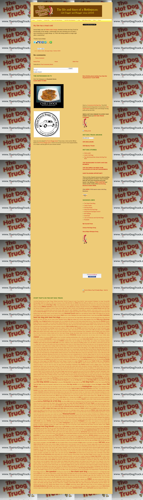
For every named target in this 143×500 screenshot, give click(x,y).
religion (57, 444)
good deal (105, 367)
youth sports (90, 488)
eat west (73, 352)
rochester (103, 445)
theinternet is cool (97, 471)
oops (79, 431)
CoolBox (88, 340)
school (58, 450)
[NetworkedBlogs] (92, 274)
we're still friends (99, 481)
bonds (80, 321)
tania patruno (82, 464)
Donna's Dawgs (70, 350)
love (52, 410)
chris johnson (66, 335)
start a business (37, 461)
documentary (82, 349)
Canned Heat (90, 328)
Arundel (49, 311)
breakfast (91, 323)
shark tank (72, 452)
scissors (69, 450)
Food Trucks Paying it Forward (64, 361)
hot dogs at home (42, 386)
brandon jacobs (79, 323)
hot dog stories (43, 382)
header (91, 372)
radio (91, 440)
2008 (66, 303)
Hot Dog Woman (81, 384)
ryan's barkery (78, 449)
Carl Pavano (81, 329)
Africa (53, 306)
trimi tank (78, 475)
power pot (105, 436)
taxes (90, 464)
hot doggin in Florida (90, 384)
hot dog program (101, 379)
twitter (63, 477)
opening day (84, 431)
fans (50, 357)
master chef (78, 414)
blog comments (80, 319)
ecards (83, 352)
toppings (100, 473)
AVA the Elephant (83, 311)
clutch (64, 337)
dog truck (107, 349)
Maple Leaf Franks (64, 411)
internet (51, 392)
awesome (90, 311)
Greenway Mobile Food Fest (40, 371)
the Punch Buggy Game (51, 141)
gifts (58, 367)
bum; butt (40, 326)
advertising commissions (90, 304)
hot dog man (78, 379)
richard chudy (56, 445)
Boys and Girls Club (70, 323)
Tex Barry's (59, 466)
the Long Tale (105, 467)
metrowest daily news (63, 417)
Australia (78, 311)
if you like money (87, 390)
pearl (54, 435)
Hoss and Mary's (105, 376)
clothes (55, 337)
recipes (80, 442)
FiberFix (55, 359)
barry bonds (61, 313)
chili (97, 333)
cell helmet (74, 331)
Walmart (73, 481)
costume (107, 340)
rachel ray (87, 440)
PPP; (108, 436)
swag (43, 464)
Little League (46, 408)
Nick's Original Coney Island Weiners (77, 428)
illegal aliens (94, 390)
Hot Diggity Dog (41, 378)
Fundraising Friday (76, 364)
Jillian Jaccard (105, 395)
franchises (51, 362)
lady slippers (52, 403)
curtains (85, 342)
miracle (77, 419)
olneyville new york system (42, 431)
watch (85, 481)
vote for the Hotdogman (54, 481)
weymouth (101, 482)
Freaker (62, 362)
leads (51, 404)
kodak (104, 401)
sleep (44, 456)
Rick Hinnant (61, 445)
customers (105, 342)
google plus (54, 369)
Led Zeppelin (58, 404)
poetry (67, 436)
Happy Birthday (42, 372)
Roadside (86, 219)
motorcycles (46, 422)
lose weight (40, 410)
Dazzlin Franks (41, 345)
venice (71, 479)
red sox (102, 442)
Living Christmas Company (72, 408)
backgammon (98, 311)
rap (101, 440)
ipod (42, 393)
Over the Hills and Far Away (49, 433)
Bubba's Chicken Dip (94, 324)
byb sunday (70, 326)
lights (103, 404)
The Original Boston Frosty (95, 469)
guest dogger (61, 371)
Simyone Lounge (96, 454)
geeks (77, 366)
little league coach (55, 408)
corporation (102, 340)
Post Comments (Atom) (47, 64)
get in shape (40, 367)
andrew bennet (97, 308)
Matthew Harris (96, 414)
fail (34, 357)
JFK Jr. (96, 395)
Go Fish (94, 367)
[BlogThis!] (39, 48)
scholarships (54, 450)
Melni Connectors (78, 415)
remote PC (78, 444)
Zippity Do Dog (102, 488)
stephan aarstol (53, 461)
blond (53, 321)
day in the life (95, 344)
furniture (87, 364)
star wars (107, 459)
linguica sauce (46, 406)
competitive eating (56, 339)
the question (51, 471)
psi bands (67, 440)
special (38, 459)
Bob (69, 321)
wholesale (36, 484)
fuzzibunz (92, 364)
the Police (104, 469)
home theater (56, 376)
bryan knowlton (86, 324)
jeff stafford (65, 395)
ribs (51, 445)
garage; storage (102, 364)
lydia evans (66, 410)
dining (103, 347)
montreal (66, 421)
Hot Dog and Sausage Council (92, 211)
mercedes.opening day (41, 417)
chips (39, 335)
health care (99, 372)
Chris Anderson (59, 335)
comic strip (36, 339)
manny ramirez (56, 411)
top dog (93, 473)
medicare (59, 415)
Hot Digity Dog (48, 378)
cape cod (95, 328)
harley (71, 372)
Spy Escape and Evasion (74, 459)
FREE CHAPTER (100, 182)
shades (53, 452)
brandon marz (86, 323)
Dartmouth (57, 344)
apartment (67, 310)
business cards (60, 326)
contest (61, 341)
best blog (97, 315)
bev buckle (68, 317)
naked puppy (62, 424)
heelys (43, 374)
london (98, 408)
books (86, 321)
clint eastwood (46, 337)
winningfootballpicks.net (41, 486)
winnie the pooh (105, 484)
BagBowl (35, 313)
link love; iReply (88, 406)
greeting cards (49, 371)
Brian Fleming (97, 323)
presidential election (48, 438)
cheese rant (54, 333)
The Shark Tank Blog (89, 203)
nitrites (93, 428)
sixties (35, 456)
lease (54, 404)
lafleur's (57, 403)
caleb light (41, 328)
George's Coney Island (104, 366)
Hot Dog (54, 378)
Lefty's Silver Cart (72, 404)
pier (99, 435)
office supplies (57, 430)
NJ (95, 428)
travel (65, 475)
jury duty (67, 399)
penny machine (67, 435)
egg (42, 354)
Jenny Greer (70, 395)
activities (68, 304)
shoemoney (48, 454)
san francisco (94, 449)
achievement (63, 304)
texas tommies (80, 466)
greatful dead (102, 369)
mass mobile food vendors (56, 414)
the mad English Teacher (42, 469)
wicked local (63, 484)
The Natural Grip (56, 469)
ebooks (79, 352)
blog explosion (87, 319)
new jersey (100, 426)
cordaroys (95, 340)
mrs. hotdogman (64, 422)
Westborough (88, 482)
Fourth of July (95, 361)
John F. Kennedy (69, 397)
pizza (39, 436)
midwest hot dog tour (38, 419)
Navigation (39, 20)
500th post (36, 304)
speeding (42, 459)
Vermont (78, 479)
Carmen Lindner (88, 329)
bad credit (107, 311)
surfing (101, 462)
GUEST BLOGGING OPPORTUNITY (93, 173)
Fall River (44, 357)
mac (70, 410)
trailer (62, 475)
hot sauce (73, 386)
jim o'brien (38, 397)
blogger (40, 321)
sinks (102, 454)
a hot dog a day (51, 305)
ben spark (79, 315)
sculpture (107, 450)
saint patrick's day (86, 449)
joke (80, 397)
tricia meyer (72, 475)
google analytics (47, 369)
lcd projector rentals (45, 404)
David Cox (71, 344)
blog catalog (73, 319)
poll (87, 436)
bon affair (76, 321)
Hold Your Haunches (97, 374)
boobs (83, 321)
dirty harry (107, 347)
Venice (74, 479)
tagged (68, 464)
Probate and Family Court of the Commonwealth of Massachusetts (93, 438)
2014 (82, 303)
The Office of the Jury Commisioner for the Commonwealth (74, 469)
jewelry (92, 395)
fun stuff (59, 364)
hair (86, 371)
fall (41, 357)
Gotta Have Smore (67, 369)
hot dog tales (60, 382)
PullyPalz (72, 440)
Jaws (38, 395)
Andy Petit (104, 308)
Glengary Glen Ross (83, 367)
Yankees (70, 488)
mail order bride (87, 410)
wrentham (36, 488)
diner (100, 347)
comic (108, 337)
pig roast (102, 435)
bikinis (106, 317)
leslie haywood (94, 404)
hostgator (36, 378)
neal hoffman (72, 426)
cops (92, 340)
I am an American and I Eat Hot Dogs (94, 217)
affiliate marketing (37, 306)
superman (98, 462)
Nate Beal (87, 424)
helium (59, 374)
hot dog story (53, 382)
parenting (82, 433)
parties (99, 433)
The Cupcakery (43, 467)
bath (82, 313)
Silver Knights (89, 454)
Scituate (73, 450)
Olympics (50, 431)
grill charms (55, 371)
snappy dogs (94, 456)
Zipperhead (96, 488)
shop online (57, 454)
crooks (62, 342)
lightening (100, 404)
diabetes (68, 347)
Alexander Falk (83, 306)
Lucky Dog (57, 410)
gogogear (99, 367)
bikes (103, 317)
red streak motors (48, 444)
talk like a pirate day (75, 464)
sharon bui (84, 452)
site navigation (106, 454)
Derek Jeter (57, 347)
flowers (35, 361)
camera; (63, 328)
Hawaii (78, 372)
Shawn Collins (94, 452)
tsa (43, 477)
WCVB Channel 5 (91, 481)
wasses (82, 481)
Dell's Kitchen (104, 345)
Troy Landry (106, 475)
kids (68, 401)
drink (108, 350)
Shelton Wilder (106, 452)
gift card (55, 367)
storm (105, 461)
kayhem (88, 399)
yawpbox (85, 488)
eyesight (97, 356)
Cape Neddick (37, 329)
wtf (47, 488)
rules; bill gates (42, 449)
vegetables (53, 479)
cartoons (103, 329)
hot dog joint (65, 379)
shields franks (37, 454)
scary (45, 450)
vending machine (65, 479)
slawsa (41, 456)
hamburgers (103, 371)
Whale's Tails (107, 482)
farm (60, 357)
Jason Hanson (96, 393)
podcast (64, 436)
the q (44, 471)
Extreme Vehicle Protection (89, 356)
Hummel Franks (105, 388)
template (46, 466)
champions (88, 331)
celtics (84, 331)
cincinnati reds (85, 335)
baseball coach (75, 313)
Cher (58, 333)
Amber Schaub (59, 308)
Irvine (49, 393)
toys (44, 475)
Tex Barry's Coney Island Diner (69, 466)
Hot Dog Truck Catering (99, 382)
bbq (106, 313)
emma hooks (70, 354)
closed (51, 337)
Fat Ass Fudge (69, 357)
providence (62, 440)
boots (97, 321)
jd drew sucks (52, 395)
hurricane (53, 390)
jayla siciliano (42, 395)
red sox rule (40, 444)
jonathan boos (97, 397)
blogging (44, 321)
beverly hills (73, 317)
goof (39, 369)
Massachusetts (69, 414)
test (55, 466)
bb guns (103, 313)
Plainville (42, 436)
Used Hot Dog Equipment (69, 20)
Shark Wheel (79, 452)
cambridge (51, 328)
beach (38, 315)
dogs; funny (39, 350)
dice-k (79, 347)
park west (87, 433)
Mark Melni (81, 411)
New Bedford (87, 426)
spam (108, 457)
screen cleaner (84, 450)
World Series (106, 486)
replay (93, 444)
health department (105, 372)
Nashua (83, 424)
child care (94, 333)
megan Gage (64, 415)
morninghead (74, 421)
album (68, 306)
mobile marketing (97, 419)
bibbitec (81, 317)
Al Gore (59, 306)
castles (55, 331)
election (45, 354)
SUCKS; (58, 462)
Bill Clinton (40, 319)
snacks (79, 456)
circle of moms (99, 335)
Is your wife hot (53, 393)
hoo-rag (65, 376)
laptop (68, 403)
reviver (43, 445)
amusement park (89, 308)
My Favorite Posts (88, 223)
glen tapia (77, 367)
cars (93, 329)
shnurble (42, 454)
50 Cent (107, 303)
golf (102, 367)
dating (61, 344)
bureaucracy (50, 326)
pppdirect (35, 438)
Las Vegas (91, 403)
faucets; (74, 357)
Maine (93, 410)
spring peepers (58, 459)
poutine (100, 436)
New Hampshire (94, 426)
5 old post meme (102, 303)
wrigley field (40, 488)
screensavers (97, 450)
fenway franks (95, 357)
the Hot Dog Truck (74, 467)
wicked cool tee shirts (43, 484)
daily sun (41, 344)
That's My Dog (104, 466)
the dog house (50, 467)
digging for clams (87, 347)
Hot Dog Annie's (74, 378)
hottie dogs (47, 388)
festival (47, 359)
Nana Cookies (77, 424)
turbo (52, 477)
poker (70, 436)
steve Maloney (82, 461)
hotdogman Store (105, 386)
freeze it (96, 362)
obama (49, 430)
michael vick (90, 417)
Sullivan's (63, 462)
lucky (54, 410)
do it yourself (73, 349)
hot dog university (63, 384)
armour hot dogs (41, 311)
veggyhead (58, 479)
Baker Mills (40, 313)
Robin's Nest (95, 445)
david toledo (89, 344)
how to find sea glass (66, 388)
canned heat (84, 328)
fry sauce (44, 364)
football (80, 361)
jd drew (47, 395)
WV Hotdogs (87, 213)
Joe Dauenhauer (51, 397)
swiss (60, 464)
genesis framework (88, 366)
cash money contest (48, 331)
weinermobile (72, 482)
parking (91, 433)
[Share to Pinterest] (43, 48)
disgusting (56, 349)
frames (101, 361)
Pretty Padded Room (64, 438)
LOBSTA (87, 408)
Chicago (67, 333)
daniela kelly (52, 344)
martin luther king (37, 414)
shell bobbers (100, 452)
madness (78, 410)
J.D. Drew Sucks (74, 393)
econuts (99, 352)
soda (40, 457)
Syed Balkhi (64, 464)
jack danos (81, 393)
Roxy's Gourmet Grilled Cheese (96, 447)
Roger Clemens (45, 447)
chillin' (105, 333)
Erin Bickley (36, 356)
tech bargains (95, 464)
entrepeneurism (77, 354)
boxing (63, 323)
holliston (107, 374)
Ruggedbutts (36, 449)
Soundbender (71, 457)
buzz (65, 326)
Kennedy (35, 401)
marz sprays (47, 414)
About (94, 20)
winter (50, 486)
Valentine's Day (42, 479)
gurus (80, 371)
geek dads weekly (71, 366)
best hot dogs (54, 317)
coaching (68, 337)
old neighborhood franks (90, 430)
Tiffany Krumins (63, 473)
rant (99, 440)
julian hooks (49, 399)
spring (53, 459)
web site (55, 482)
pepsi (72, 435)
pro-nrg (75, 438)
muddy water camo (74, 422)
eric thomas (106, 354)
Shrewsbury (70, 454)
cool (81, 340)
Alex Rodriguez (77, 306)
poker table (74, 436)
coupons (36, 342)
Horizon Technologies (85, 376)
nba (62, 426)
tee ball (37, 466)
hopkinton (76, 376)
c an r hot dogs (90, 326)
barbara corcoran (50, 313)
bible (85, 317)
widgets (68, 484)
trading (56, 475)
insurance (40, 392)
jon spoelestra (85, 397)
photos (91, 435)
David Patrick (83, 344)
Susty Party (38, 464)
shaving (88, 452)
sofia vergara (44, 457)
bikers (100, 317)
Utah (100, 477)
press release (56, 438)
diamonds (76, 347)
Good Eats (87, 215)
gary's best (46, 366)
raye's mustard (37, 442)
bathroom (86, 313)
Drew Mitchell (104, 350)
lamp (65, 403)
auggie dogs (72, 311)
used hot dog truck (94, 477)
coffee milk (83, 337)
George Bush (96, 366)
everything (62, 356)
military (73, 419)
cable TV (103, 326)
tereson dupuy (51, 466)
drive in (35, 352)
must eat (97, 422)
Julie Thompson (56, 399)
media (42, 415)
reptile (96, 444)
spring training (65, 459)
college (92, 337)
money (49, 421)
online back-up (72, 431)
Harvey (75, 372)
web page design (49, 50)
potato (97, 436)
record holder (89, 442)
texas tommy (87, 466)
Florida (107, 359)
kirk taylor (92, 401)
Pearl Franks (59, 435)
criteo (60, 342)
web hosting (40, 482)
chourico (54, 335)
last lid (99, 403)
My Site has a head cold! (43, 26)
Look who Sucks (103, 408)
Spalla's (105, 457)
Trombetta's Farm (100, 475)
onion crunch (59, 431)
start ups (43, 461)
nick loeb (66, 428)
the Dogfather (57, 467)
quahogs (79, 440)
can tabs (74, 328)
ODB (52, 430)
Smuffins (71, 456)
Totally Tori (105, 473)
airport (56, 306)
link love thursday (74, 406)
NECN (77, 426)
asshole (59, 311)
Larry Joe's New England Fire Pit (78, 403)
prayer (41, 438)
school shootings (63, 450)
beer (62, 315)
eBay (77, 352)
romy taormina (75, 447)
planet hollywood (48, 436)
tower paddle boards (38, 475)
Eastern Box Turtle (67, 352)
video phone (95, 479)
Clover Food (60, 337)
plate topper (54, 436)
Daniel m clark (46, 344)
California (46, 328)
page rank (61, 433)
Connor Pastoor (42, 340)
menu (35, 417)
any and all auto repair (58, 310)
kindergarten (78, 401)
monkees (62, 421)
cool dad (84, 340)
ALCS (71, 306)
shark (62, 452)
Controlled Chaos (68, 340)
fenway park (102, 357)
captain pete (50, 329)
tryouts (40, 477)
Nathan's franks (102, 424)
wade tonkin (63, 481)
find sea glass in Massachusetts (64, 359)
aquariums (89, 310)
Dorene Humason (84, 350)
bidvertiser (88, 317)
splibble (46, 459)
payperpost (36, 435)
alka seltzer (89, 306)
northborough (37, 430)
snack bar (75, 456)
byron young (83, 326)
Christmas (73, 335)
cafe (38, 328)
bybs (75, 326)
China (108, 333)
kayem (84, 399)
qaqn (75, 440)
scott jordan (78, 450)
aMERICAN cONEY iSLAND (68, 308)
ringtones (67, 445)
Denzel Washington (50, 347)
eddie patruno (104, 352)
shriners (81, 454)
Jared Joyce (90, 393)
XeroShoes (58, 488)
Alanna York (63, 306)
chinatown (36, 335)
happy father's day (57, 372)
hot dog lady (71, 379)
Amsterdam (81, 308)
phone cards (82, 435)
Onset (76, 431)
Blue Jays (62, 321)
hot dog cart (95, 378)
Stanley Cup (102, 459)
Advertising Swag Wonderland (102, 304)
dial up (71, 347)
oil (75, 430)
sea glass (40, 452)
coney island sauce (88, 339)
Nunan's (42, 430)
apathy (71, 310)
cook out (74, 340)
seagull (44, 452)
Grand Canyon (82, 369)
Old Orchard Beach (102, 430)
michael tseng (84, 417)
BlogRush (49, 321)
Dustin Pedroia (54, 352)
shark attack (66, 452)
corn (99, 340)
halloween (92, 371)
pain (64, 433)
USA (88, 477)
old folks (82, 430)
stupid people (53, 462)
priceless (71, 438)
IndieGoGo (99, 390)
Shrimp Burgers (76, 454)
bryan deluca (79, 324)
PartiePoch (95, 433)
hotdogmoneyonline (38, 388)
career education (75, 329)
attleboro (67, 311)
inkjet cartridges (106, 390)
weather (105, 481)
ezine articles (102, 356)
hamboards (97, 371)
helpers (62, 374)
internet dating (56, 392)
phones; (86, 435)
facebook (107, 356)
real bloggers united (44, 442)
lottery (49, 410)
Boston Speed (58, 323)
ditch (69, 349)
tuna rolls (49, 477)
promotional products (42, 440)
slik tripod (48, 456)
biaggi (78, 317)
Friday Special (104, 362)
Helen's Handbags (49, 374)
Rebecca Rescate (69, 442)
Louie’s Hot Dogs (88, 155)
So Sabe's (104, 456)
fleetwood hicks (91, 359)
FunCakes (63, 364)
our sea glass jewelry (38, 433)
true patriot (36, 477)
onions (63, 431)
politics (84, 436)
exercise (81, 356)
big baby (93, 317)
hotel (43, 388)
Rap (103, 440)
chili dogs (101, 333)
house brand (52, 388)
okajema (78, 430)
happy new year (66, 372)
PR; (39, 438)
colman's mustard (98, 337)
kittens (96, 401)
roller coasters (58, 447)
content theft (56, 340)
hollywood (36, 376)
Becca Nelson (54, 315)
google (42, 369)
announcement (40, 310)
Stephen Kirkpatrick (74, 461)
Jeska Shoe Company (78, 395)
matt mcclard (84, 414)
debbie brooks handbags (50, 345)
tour (108, 473)
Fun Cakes (53, 364)
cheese (49, 333)
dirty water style (45, 349)
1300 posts (48, 303)
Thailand (92, 466)
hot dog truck (88, 382)
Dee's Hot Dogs (83, 345)
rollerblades (64, 447)
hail (84, 371)
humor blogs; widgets (42, 390)
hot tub (80, 386)
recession (75, 442)
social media (36, 457)
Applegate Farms (77, 310)
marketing (92, 411)
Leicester (78, 404)
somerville (60, 457)
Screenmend (90, 450)
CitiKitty (104, 335)
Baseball (67, 313)
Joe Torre (58, 397)
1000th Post (43, 303)
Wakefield (68, 481)
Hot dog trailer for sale (76, 382)
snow (99, 456)
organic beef (91, 431)
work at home (99, 486)
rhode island (47, 445)
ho (88, 374)
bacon (103, 311)
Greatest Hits (46, 20)
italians (59, 393)
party (102, 433)
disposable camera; (63, 349)
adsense (72, 304)
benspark (84, 315)
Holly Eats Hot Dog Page (90, 209)
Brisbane (41, 324)
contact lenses (49, 340)
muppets (90, 422)
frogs (40, 364)
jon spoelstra (91, 397)
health (95, 372)
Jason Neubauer (103, 393)
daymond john (101, 344)
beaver (48, 315)
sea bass (35, 452)
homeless (62, 376)
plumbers (60, 436)
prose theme (57, 440)
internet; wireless (91, 392)
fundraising (68, 364)
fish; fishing (81, 359)
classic (36, 337)
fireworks (74, 359)
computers (62, 339)
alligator (107, 306)
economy (95, 352)
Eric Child (83, 354)
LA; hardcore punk (45, 403)
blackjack (61, 319)
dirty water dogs (37, 349)
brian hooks (103, 323)
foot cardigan (75, 361)
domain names (49, 350)
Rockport (107, 445)
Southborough (78, 457)
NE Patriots (66, 426)
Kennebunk (99, 399)
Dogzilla (44, 350)
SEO (47, 452)
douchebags (91, 350)
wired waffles (62, 486)
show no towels (63, 454)
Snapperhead (87, 456)
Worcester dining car (85, 486)
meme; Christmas (86, 415)
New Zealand (60, 428)
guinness (76, 371)
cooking (78, 340)
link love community (64, 406)
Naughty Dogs (58, 426)
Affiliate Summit (46, 306)
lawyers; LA (36, 404)
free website (83, 362)
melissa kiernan (71, 415)
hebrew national (37, 374)
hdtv (89, 372)
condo (81, 339)
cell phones (79, 331)
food (48, 361)
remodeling (62, 444)
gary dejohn (41, 366)
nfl (63, 428)
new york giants (53, 428)
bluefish (66, 321)
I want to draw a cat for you (61, 390)
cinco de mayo (91, 335)
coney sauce (96, 339)
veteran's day (83, 479)
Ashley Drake (54, 311)
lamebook (61, 403)
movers (50, 422)
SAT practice (100, 449)
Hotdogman (87, 386)
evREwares (75, 356)
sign (85, 454)
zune (107, 488)
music (93, 422)
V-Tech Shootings (105, 477)
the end (62, 467)
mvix (101, 422)
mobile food (91, 419)
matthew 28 (90, 414)
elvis (59, 354)
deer (97, 345)
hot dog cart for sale (104, 378)
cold (90, 337)
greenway (107, 369)
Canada (79, 328)
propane (52, 440)
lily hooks (107, 404)
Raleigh (96, 440)
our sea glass (106, 431)
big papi (97, 317)
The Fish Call (67, 467)
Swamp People (55, 464)
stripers (39, 462)
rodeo (40, 447)
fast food (63, 357)
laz (39, 404)
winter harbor (56, 486)
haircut (88, 371)
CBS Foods (59, 331)
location (94, 408)
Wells (77, 482)
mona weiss (43, 421)
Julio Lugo (62, 399)
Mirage (80, 419)
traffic (59, 475)
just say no (71, 399)
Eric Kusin (101, 354)
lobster (90, 408)
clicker (41, 337)
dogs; (35, 350)
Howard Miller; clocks (97, 388)
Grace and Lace (75, 369)
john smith (76, 397)
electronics (50, 354)
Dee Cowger (77, 345)
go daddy (90, 367)
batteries (90, 313)
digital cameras (95, 347)
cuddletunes (67, 342)
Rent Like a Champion (86, 444)
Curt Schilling (80, 342)
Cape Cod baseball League (104, 328)
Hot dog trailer (67, 382)
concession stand (75, 339)
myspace (51, 424)
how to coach (59, 388)
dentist (43, 347)
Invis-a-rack (106, 392)
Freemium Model (90, 362)
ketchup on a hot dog (52, 401)
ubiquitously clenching (72, 477)
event (58, 356)
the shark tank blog (79, 471)
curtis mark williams (92, 342)
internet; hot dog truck (74, 392)
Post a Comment (39, 58)
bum (36, 326)
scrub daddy (102, 450)
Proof (48, 440)
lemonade (82, 404)
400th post (91, 303)
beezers (66, 315)
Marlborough (98, 411)
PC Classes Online (44, 435)
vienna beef (101, 479)
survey (105, 462)
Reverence (107, 444)
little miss (63, 408)
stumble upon (47, 462)
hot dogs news (49, 386)
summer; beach (76, 462)
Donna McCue (63, 350)
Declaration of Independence (68, 345)
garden (107, 364)
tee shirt (41, 466)
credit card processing (46, 342)
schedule (48, 450)
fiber (52, 359)
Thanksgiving (97, 466)
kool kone (39, 403)
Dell (100, 345)
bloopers (57, 321)
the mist (50, 469)
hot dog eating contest (47, 379)
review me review (38, 445)
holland (103, 374)
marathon (71, 411)
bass (80, 313)
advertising (82, 304)
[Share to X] (41, 48)
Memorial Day (94, 415)
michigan (96, 417)
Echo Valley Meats (89, 352)
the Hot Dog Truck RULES (86, 467)
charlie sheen (102, 331)
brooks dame (50, 324)
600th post (41, 304)
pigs (105, 435)
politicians (80, 436)
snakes (82, 456)
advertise (77, 304)
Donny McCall (77, 350)
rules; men (49, 449)
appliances (84, 310)
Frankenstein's (57, 362)
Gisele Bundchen (70, 367)
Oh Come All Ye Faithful (66, 430)
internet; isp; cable (83, 392)
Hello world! (87, 153)
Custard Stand (100, 342)
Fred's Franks (67, 362)
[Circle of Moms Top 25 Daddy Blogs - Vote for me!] (96, 291)
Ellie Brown (55, 354)
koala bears (100, 401)
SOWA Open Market (85, 457)
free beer (73, 362)
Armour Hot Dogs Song (89, 227)
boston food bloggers (44, 323)
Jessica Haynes (87, 395)
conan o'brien (68, 339)
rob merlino (79, 445)
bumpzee (45, 326)
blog (69, 319)
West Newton (82, 482)
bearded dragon (43, 315)
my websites (40, 424)
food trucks (53, 361)
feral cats (43, 359)
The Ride (69, 471)
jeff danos (60, 395)
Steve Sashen (89, 461)
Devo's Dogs (63, 347)
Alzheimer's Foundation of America (47, 308)
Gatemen (57, 366)
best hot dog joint (41, 317)
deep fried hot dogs (92, 345)
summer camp (68, 462)
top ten (96, 473)
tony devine (75, 473)
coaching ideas (74, 337)
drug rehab (44, 352)
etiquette (41, 356)
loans (82, 408)
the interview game (97, 467)
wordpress (93, 486)
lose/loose (45, 410)
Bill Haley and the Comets (49, 319)
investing (102, 392)
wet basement (94, 482)
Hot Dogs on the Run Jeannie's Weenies (62, 386)
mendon (99, 415)
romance (70, 447)
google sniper (60, 369)
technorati (100, 464)
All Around (95, 306)
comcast (104, 337)
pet (78, 435)
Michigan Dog (101, 417)
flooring (103, 359)
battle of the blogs (97, 313)
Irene (46, 393)
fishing (85, 359)
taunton (87, 464)
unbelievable (82, 477)
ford (88, 361)
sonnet (66, 457)
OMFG (54, 431)
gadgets (96, 364)
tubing (45, 477)
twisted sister (59, 477)
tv (54, 477)
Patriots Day (106, 433)
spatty (35, 459)
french (99, 362)
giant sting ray (50, 367)
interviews (97, 392)
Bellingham (74, 315)
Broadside (45, 324)
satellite (105, 449)
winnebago (99, 484)
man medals (50, 411)
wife (82, 484)
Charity (97, 331)
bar (45, 313)
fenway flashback (87, 357)
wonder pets (72, 486)
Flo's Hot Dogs (98, 359)
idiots (82, 390)
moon (70, 421)
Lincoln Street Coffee (38, 406)
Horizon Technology (96, 376)
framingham (106, 361)
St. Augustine (89, 459)
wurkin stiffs (50, 488)
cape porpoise (43, 329)
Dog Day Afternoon (92, 349)
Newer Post (37, 61)
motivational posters (38, 422)
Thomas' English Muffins (51, 473)
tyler (66, 477)
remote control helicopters (70, 444)
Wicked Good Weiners (54, 484)
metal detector (50, 417)
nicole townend (88, 428)
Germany (35, 367)
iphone (39, 393)
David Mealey (77, 344)
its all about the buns (66, 393)
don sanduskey (56, 350)
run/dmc (58, 449)
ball (44, 313)
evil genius (70, 356)
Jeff (56, 395)
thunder (58, 473)
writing (44, 488)
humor (36, 390)
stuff (42, 462)
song (64, 457)
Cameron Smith (68, 328)
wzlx (55, 488)
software (49, 457)
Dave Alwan (66, 344)
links (35, 408)
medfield (39, 415)
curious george (73, 342)
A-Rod (58, 304)
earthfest (60, 352)
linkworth (38, 408)
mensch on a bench (105, 415)
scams (41, 450)
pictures (96, 435)
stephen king (67, 461)
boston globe (52, 323)
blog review (93, 319)
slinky (51, 456)
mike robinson (68, 419)
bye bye (79, 326)
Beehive (59, 315)
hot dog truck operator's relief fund (49, 384)
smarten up (65, 456)
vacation (36, 479)
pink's (108, 435)
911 (44, 304)
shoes (52, 454)
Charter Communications (41, 333)
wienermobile (73, 484)
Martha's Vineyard (105, 411)
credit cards (55, 342)
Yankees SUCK (56, 50)
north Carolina (106, 428)
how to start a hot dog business (82, 388)
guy (82, 371)
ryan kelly (73, 449)
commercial (47, 339)
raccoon (82, 440)
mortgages (81, 421)
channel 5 (93, 331)
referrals (54, 444)
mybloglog (46, 424)
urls (86, 477)
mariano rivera (76, 411)
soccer (107, 456)
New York (47, 428)
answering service (48, 310)
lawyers (107, 403)
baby (93, 311)
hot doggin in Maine (101, 384)
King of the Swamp (85, 401)
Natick (107, 424)
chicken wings (79, 333)
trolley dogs (93, 475)
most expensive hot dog (97, 421)
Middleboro (107, 417)
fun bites (49, 364)
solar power (54, 457)
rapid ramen (106, 440)
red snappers (95, 442)
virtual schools (40, 481)
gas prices (51, 366)
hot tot (77, 386)
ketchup (40, 401)
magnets (82, 410)
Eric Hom (97, 354)
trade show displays (49, 475)
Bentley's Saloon (90, 315)
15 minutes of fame (61, 303)
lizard (79, 408)
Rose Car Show (82, 447)
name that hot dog (69, 424)
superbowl (82, 462)
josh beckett (44, 399)
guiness (72, 371)
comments (41, 339)
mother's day (106, 421)
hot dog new (84, 379)
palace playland (73, 433)
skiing (38, 456)
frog (38, 364)
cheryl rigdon (62, 333)
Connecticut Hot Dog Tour (94, 105)
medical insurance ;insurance (50, 415)
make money (99, 410)
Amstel (77, 308)
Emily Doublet (64, 354)
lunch (62, 410)
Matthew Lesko (103, 414)
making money (41, 411)
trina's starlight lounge (85, 475)
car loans (60, 329)
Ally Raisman (36, 308)
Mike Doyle (45, 419)
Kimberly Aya (72, 401)
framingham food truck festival (41, 362)
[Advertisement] (95, 38)
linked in (107, 406)
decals (60, 345)
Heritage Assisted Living (70, 374)
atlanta (63, 311)
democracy (39, 347)
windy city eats (93, 484)
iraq (44, 393)
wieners (78, 484)
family (47, 357)
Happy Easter (50, 372)
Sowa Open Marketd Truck (97, 457)
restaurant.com (101, 444)
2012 (76, 303)
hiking (86, 374)
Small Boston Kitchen (58, 456)
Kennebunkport (105, 399)
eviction (66, 356)
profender (36, 440)
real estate (52, 442)
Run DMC (54, 449)
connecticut (101, 339)
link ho (57, 406)
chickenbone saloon (87, 333)
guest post (67, 371)
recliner (84, 442)
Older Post (75, 61)
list (41, 408)
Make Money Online (86, 20)
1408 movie (53, 303)
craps (39, 342)
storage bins (101, 461)
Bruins (67, 324)
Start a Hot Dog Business (57, 20)
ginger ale (62, 367)
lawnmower (103, 403)
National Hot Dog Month (44, 426)
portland (93, 436)
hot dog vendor (72, 384)
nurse (42, 50)
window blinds (86, 484)
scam (38, 450)
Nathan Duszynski (94, 424)
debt (57, 345)
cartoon (99, 329)
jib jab (99, 395)
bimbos (56, 319)
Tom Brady (69, 473)
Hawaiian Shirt (84, 372)
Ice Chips (69, 390)
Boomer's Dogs (92, 321)
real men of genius (59, 442)
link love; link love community (98, 406)
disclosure (51, 349)
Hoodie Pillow (71, 376)
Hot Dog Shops (88, 207)
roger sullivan (52, 447)
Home (33, 20)
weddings (66, 482)
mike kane (50, 419)
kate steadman (78, 399)
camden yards (58, 328)
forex (90, 361)
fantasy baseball (55, 357)
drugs (48, 352)
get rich (45, 367)
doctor (39, 50)
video (89, 479)
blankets (65, 319)
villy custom (107, 479)
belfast (69, 315)
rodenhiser (36, 447)
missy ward (85, 419)
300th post (86, 303)
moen (103, 419)
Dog (87, 349)
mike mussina (62, 419)
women (67, 486)
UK (78, 477)
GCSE (60, 366)
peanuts (50, 435)
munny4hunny (85, 422)
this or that (43, 473)
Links (79, 20)
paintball (67, 433)
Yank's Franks (88, 205)
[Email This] (38, 48)
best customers (104, 315)
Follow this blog (92, 276)
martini (42, 414)
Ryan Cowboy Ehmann (65, 449)
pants (78, 433)
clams (108, 335)
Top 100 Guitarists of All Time (84, 473)
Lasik (96, 403)
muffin (80, 422)
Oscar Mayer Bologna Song (90, 231)
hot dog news (92, 380)
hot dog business (88, 378)
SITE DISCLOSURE (88, 142)
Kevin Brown (64, 401)
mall (46, 411)
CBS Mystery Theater (89, 145)
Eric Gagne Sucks (90, 354)
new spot (42, 428)
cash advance (40, 331)
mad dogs (73, 410)
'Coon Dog (36, 301)
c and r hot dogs (97, 326)
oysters (57, 433)
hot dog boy (81, 378)
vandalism (48, 479)
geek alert (64, 366)
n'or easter (56, 424)
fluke (38, 361)
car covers (55, 329)
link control (52, 406)
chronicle (79, 335)
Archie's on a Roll (102, 310)
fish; (77, 359)
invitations (36, 393)
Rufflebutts (107, 447)
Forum (99, 20)
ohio (73, 430)
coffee (79, 337)
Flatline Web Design (51, 29)
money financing (55, 421)
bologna (72, 321)
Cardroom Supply (67, 329)
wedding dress (60, 482)
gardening (36, 366)
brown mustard (57, 324)
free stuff (78, 362)
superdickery (88, 462)
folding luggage (43, 361)
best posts (63, 317)
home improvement (43, 376)
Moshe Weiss (88, 421)
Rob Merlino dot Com (87, 445)
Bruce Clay (63, 324)
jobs (47, 397)
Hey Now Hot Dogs (80, 374)
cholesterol (49, 335)
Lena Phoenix (88, 404)
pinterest (35, 436)
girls (65, 367)
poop (90, 436)
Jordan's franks (37, 399)
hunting (49, 390)
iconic (73, 390)
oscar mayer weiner (98, 431)
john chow (63, 397)
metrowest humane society (74, 417)
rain (93, 440)
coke (87, 337)
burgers (54, 326)
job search (43, 397)
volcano (46, 481)
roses (87, 447)
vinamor (35, 481)
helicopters (55, 374)
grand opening (89, 369)
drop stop (39, 352)
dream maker (97, 350)
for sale (84, 361)
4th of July (96, 303)
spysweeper (82, 459)
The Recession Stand (61, 471)
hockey (90, 374)
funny (83, 364)
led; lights (65, 404)
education (39, 354)
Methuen (55, 417)
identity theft (78, 390)
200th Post (72, 303)
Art (47, 311)
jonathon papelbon (105, 397)
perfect (75, 435)
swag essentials (47, 464)
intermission (46, 392)
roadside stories (73, 445)
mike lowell (56, 419)
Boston (103, 321)
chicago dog (72, 333)
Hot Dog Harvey (57, 379)
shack (50, 452)
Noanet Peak (99, 428)
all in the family (101, 306)
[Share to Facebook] (42, 48)
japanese (85, 393)
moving (57, 422)
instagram (36, 392)
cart (96, 329)
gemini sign (81, 366)
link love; (82, 406)
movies (54, 422)
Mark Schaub (87, 411)
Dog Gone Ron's (101, 349)
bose (100, 321)
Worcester (77, 486)
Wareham (77, 481)
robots (99, 445)
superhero (93, 462)
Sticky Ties (95, 461)
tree (68, 475)
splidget (49, 459)
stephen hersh (60, 461)
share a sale (57, 452)
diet (82, 347)
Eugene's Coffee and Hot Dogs (50, 356)
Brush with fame (72, 324)
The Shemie (90, 471)
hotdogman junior (97, 386)
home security (50, 376)
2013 (80, 303)
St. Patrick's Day (95, 459)
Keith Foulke (93, 399)
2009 (69, 303)
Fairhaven (37, 357)
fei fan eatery (79, 357)
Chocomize (43, 335)
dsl (50, 352)
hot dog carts (38, 380)
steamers (47, 461)
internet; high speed (64, 392)
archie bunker (95, 310)
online (66, 431)
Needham (81, 426)
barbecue (57, 313)
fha (50, 359)
